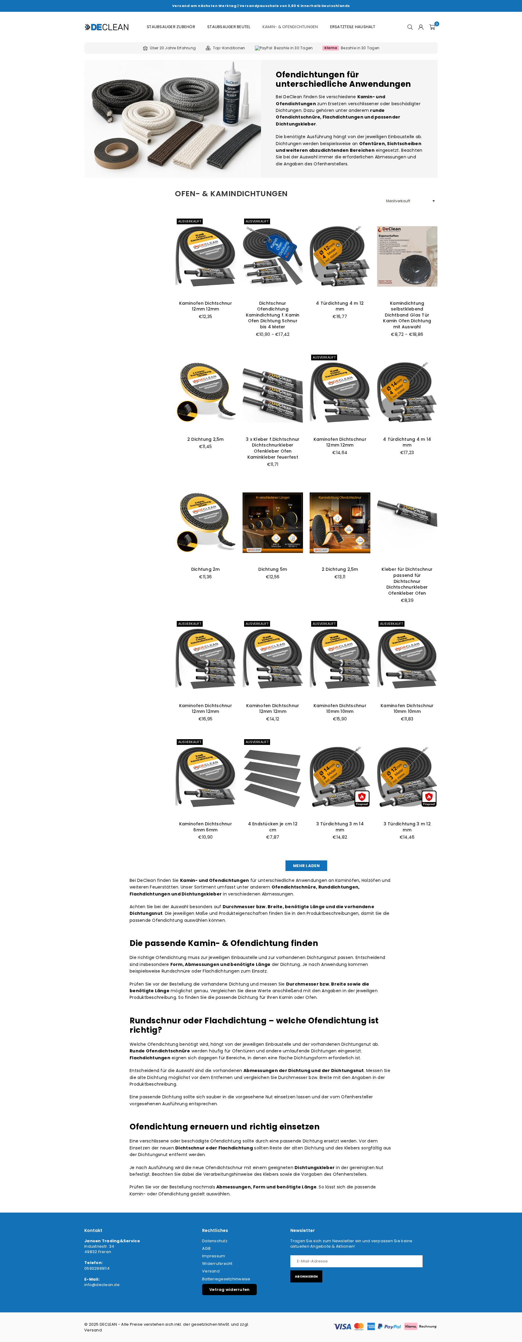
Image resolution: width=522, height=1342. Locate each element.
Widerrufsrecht (217, 1263)
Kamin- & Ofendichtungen (290, 27)
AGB (206, 1248)
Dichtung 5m (272, 569)
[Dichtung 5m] (273, 522)
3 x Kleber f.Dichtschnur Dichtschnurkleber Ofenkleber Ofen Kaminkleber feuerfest (272, 448)
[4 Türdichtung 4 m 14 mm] (407, 392)
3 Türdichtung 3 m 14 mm (340, 827)
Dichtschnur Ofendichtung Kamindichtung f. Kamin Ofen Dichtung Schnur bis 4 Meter (273, 315)
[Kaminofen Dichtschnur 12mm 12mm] (205, 256)
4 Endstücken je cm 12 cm (273, 827)
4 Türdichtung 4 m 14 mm (407, 442)
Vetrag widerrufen (229, 1289)
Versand (211, 1271)
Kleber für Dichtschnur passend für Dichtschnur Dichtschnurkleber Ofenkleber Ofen (407, 581)
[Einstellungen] (421, 26)
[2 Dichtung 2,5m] (205, 392)
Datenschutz (214, 1241)
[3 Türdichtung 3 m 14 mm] (340, 777)
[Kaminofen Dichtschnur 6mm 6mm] (205, 777)
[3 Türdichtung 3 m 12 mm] (407, 777)
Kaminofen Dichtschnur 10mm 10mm (340, 709)
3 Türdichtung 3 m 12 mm (407, 827)
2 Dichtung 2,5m (205, 439)
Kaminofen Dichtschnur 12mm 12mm (205, 306)
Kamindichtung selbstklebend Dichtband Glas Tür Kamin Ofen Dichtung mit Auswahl (407, 315)
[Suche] (410, 26)
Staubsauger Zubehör (171, 27)
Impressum (213, 1256)
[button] (432, 26)
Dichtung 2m (205, 569)
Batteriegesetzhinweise (226, 1279)
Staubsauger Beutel (228, 27)
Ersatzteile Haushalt (352, 27)
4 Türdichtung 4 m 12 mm (340, 306)
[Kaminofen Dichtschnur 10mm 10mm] (340, 658)
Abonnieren (306, 1276)
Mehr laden (306, 866)
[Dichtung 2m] (205, 522)
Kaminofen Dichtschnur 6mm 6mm (205, 827)
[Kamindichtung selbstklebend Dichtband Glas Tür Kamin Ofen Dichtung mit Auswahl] (407, 256)
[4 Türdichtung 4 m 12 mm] (340, 256)
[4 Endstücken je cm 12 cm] (273, 777)
